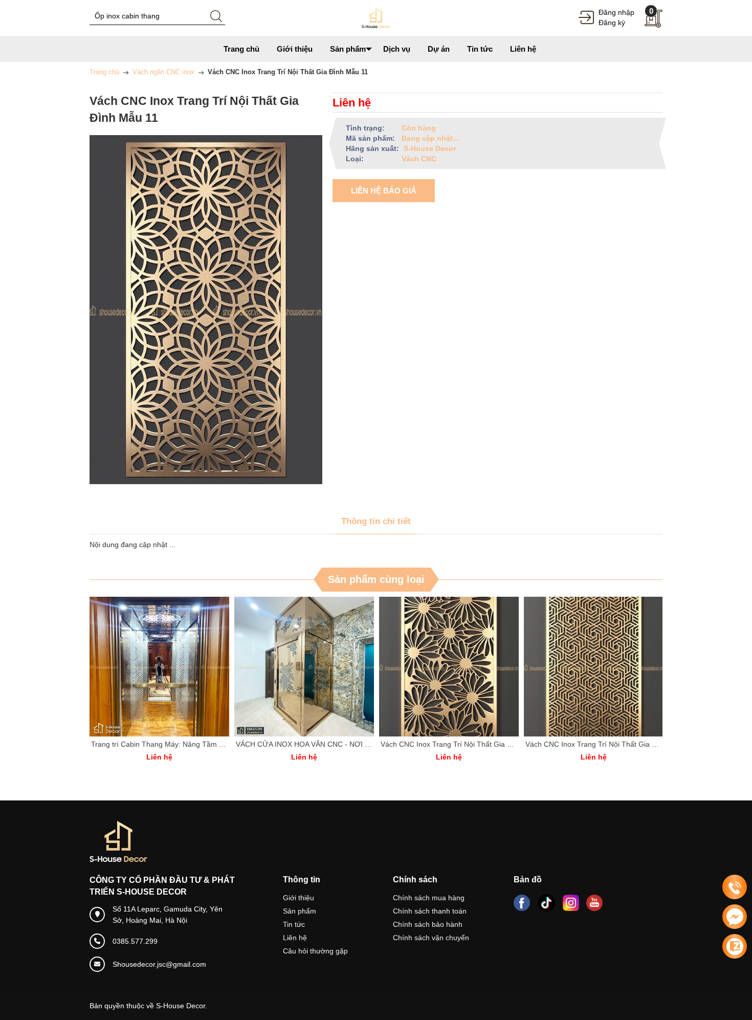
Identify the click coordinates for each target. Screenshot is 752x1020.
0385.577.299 (135, 941)
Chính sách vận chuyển (431, 938)
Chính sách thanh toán (430, 911)
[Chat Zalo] (734, 946)
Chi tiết (166, 667)
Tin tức (294, 924)
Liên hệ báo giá (383, 190)
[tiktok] (546, 903)
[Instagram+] (571, 903)
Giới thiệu (298, 898)
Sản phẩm (299, 911)
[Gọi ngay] (734, 887)
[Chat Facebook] (734, 917)
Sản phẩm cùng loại (376, 579)
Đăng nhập (616, 12)
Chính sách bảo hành (427, 924)
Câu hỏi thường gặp (315, 951)
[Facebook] (522, 903)
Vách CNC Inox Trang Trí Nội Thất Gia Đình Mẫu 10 (472, 744)
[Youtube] (594, 903)
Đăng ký (612, 22)
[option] (166, 684)
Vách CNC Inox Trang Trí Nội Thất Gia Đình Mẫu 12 (327, 744)
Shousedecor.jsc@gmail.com (159, 964)
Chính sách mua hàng (429, 898)
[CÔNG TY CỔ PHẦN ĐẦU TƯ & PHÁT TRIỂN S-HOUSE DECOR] (376, 17)
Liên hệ (295, 938)
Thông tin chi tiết (376, 521)
